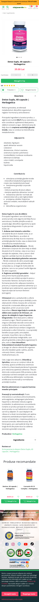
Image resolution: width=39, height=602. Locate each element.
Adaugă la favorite (30, 90)
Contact (19, 530)
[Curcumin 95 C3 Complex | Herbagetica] (29, 474)
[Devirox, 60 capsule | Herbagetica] (10, 474)
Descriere (18, 96)
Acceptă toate (10, 594)
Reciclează (19, 527)
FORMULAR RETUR (15, 523)
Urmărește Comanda (11, 525)
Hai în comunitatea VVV (27, 525)
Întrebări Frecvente (30, 527)
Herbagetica (17, 434)
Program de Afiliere (8, 527)
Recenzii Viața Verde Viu (29, 523)
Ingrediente (18, 440)
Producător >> (11, 90)
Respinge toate (29, 594)
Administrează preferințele (12, 599)
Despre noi (5, 523)
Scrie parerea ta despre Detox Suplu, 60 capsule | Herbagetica (17, 450)
